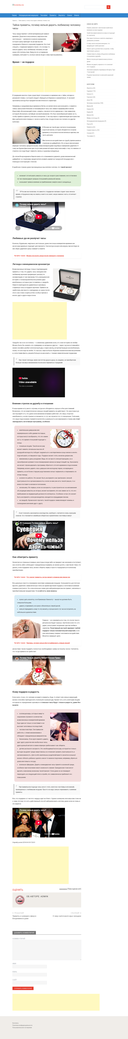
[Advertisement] (28, 79)
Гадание (89, 91)
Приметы (53, 15)
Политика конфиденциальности (22, 1025)
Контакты (15, 1023)
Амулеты (62, 15)
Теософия (43, 15)
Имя (14, 964)
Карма (14, 15)
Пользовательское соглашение (22, 1027)
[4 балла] (64, 889)
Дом (88, 100)
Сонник (89, 133)
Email (14, 972)
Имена (76, 15)
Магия (89, 115)
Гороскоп (89, 97)
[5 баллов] (66, 889)
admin (44, 896)
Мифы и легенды (92, 118)
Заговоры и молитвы (93, 103)
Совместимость (92, 130)
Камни (69, 15)
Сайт (14, 980)
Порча (89, 124)
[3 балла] (63, 889)
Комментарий (18, 939)
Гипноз (89, 94)
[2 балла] (61, 889)
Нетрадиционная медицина (28, 15)
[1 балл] (60, 889)
